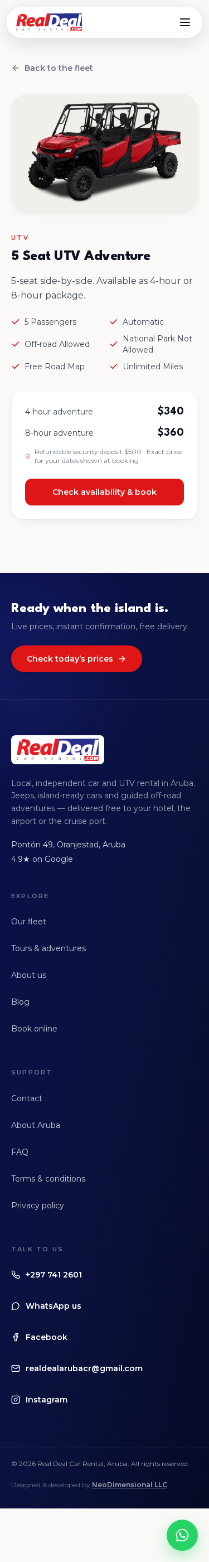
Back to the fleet (59, 68)
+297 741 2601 (54, 1275)
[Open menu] (185, 22)
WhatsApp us (53, 1306)
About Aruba (35, 1125)
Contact (26, 1098)
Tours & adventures (48, 948)
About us (28, 975)
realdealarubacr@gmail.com (84, 1368)
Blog (20, 1002)
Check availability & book (104, 492)
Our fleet (28, 922)
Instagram (46, 1400)
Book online (34, 1029)
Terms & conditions (48, 1179)
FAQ (19, 1152)
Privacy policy (37, 1206)
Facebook (46, 1337)
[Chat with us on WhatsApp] (182, 1535)
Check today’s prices (70, 659)
